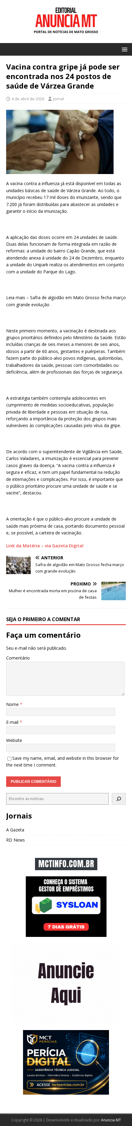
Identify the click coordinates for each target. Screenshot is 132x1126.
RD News (15, 840)
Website (14, 740)
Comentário (18, 658)
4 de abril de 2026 (28, 98)
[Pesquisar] (119, 799)
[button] (123, 49)
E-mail (13, 722)
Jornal (58, 98)
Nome (13, 704)
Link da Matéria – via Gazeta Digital (44, 546)
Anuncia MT (111, 1120)
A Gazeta (15, 830)
